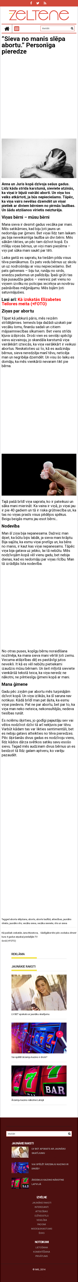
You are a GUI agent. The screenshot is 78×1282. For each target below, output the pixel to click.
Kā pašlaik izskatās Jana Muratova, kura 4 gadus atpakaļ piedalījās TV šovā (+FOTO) (20, 936)
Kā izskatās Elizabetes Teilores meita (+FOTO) (31, 301)
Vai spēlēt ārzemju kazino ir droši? (50, 1166)
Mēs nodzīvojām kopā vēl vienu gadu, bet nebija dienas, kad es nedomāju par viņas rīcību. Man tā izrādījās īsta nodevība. (38, 557)
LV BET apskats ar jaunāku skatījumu (49, 1150)
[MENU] (16, 28)
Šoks (42, 1233)
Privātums (41, 1256)
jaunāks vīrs (15, 923)
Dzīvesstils (42, 1215)
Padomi (41, 1224)
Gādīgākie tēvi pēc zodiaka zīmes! (58, 932)
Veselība (41, 1220)
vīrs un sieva (60, 923)
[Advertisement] (39, 97)
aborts (31, 919)
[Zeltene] (7, 28)
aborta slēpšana (18, 919)
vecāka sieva (29, 923)
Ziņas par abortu (18, 311)
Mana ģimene (15, 684)
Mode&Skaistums (41, 1228)
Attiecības (41, 1211)
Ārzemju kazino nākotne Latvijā (48, 1181)
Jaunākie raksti (41, 1202)
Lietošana (42, 1247)
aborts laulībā (43, 919)
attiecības (57, 919)
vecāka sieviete (45, 923)
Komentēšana (41, 1251)
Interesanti (42, 1207)
